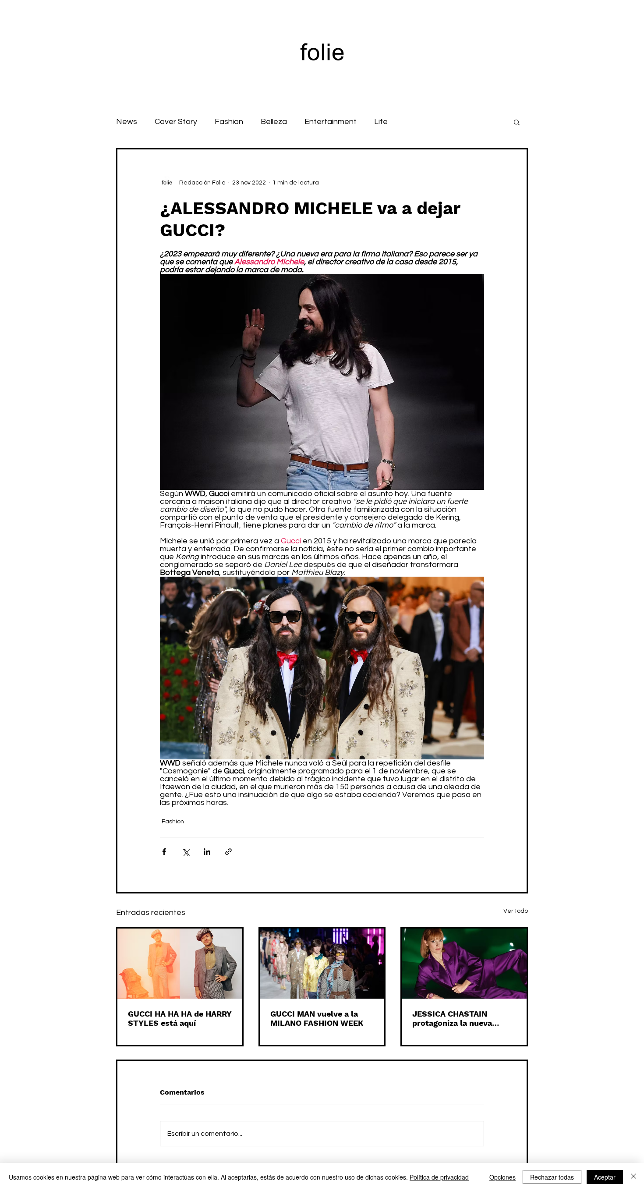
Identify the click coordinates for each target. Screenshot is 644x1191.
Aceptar (605, 1177)
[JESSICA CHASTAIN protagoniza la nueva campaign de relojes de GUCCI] (464, 964)
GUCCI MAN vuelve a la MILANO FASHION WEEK (316, 1018)
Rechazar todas (552, 1177)
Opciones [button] (502, 1177)
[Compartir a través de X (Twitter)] (185, 851)
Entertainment (330, 121)
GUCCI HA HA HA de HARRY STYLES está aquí (179, 1018)
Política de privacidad (439, 1177)
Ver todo (515, 911)
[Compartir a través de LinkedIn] (207, 851)
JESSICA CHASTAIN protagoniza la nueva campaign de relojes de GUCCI (456, 1018)
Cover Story (176, 121)
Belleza (274, 121)
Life (381, 121)
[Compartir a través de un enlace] (228, 851)
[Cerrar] (633, 1177)
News (126, 121)
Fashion (229, 121)
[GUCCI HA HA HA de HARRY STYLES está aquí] (179, 964)
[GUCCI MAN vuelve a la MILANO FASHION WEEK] (322, 964)
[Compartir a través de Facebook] (164, 851)
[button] (517, 121)
